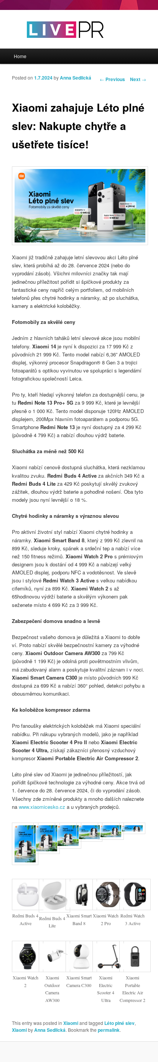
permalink (109, 1029)
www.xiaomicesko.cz (42, 806)
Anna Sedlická (75, 77)
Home (20, 56)
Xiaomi (70, 1023)
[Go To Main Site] (52, 44)
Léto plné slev (119, 1023)
